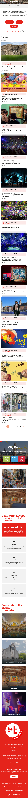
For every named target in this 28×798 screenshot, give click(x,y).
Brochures (21, 786)
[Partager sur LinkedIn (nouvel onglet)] (10, 31)
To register (14, 776)
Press (5, 786)
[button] (23, 31)
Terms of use (9, 790)
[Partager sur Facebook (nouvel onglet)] (5, 31)
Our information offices (9, 783)
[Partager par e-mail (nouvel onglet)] (18, 31)
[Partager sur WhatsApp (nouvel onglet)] (13, 31)
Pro (25, 783)
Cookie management (14, 794)
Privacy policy (19, 790)
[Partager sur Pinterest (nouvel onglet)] (15, 31)
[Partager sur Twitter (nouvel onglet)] (7, 31)
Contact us (12, 786)
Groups (20, 783)
